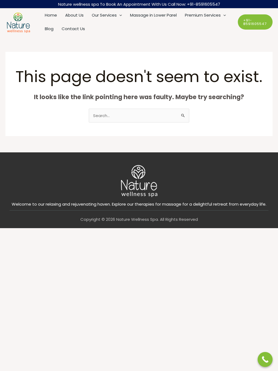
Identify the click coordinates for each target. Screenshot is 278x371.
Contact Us (73, 29)
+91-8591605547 (203, 4)
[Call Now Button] (265, 359)
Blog (49, 29)
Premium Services (203, 15)
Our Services (104, 15)
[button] (119, 15)
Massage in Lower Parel (153, 15)
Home (51, 15)
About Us (74, 15)
